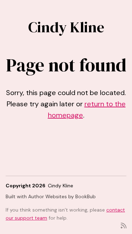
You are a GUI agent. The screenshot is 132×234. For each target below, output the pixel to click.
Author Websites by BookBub (62, 196)
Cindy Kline (66, 27)
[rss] (123, 225)
